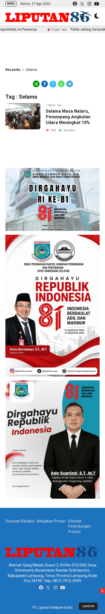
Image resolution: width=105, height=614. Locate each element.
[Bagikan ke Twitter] (53, 84)
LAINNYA (88, 606)
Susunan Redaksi (20, 521)
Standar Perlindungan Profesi (79, 526)
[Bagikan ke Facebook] (44, 84)
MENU (11, 3)
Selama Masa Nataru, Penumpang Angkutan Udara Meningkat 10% (68, 117)
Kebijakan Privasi (51, 521)
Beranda (12, 70)
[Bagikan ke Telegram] (69, 84)
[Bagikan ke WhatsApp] (61, 84)
